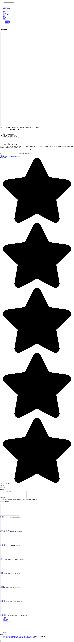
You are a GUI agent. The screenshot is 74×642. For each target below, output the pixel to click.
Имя (1, 485)
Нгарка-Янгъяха (3, 614)
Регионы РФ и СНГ (8, 24)
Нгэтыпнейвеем (3, 544)
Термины (4, 626)
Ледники (4, 17)
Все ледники (5, 620)
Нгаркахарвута (3, 600)
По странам (5, 19)
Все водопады (5, 619)
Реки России (7, 20)
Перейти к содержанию (4, 0)
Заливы (4, 15)
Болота (4, 12)
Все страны (5, 631)
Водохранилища (6, 14)
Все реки (4, 617)
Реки (3, 10)
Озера (4, 11)
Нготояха (2, 558)
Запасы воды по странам (7, 630)
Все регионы (5, 632)
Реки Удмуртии (10, 156)
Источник (2, 155)
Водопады (4, 13)
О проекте (4, 6)
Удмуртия (2, 156)
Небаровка (2, 516)
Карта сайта (5, 629)
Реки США (7, 23)
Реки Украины (7, 21)
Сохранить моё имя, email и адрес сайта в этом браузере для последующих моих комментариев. (19, 499)
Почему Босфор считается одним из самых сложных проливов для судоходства (17, 637)
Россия (5, 156)
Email (1, 487)
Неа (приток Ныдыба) (4, 530)
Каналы (4, 16)
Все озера (4, 618)
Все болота (5, 625)
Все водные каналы (6, 621)
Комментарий (3, 497)
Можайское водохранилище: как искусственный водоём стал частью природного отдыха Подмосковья (22, 636)
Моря (4, 18)
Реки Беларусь (7, 22)
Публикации (5, 7)
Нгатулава (2, 586)
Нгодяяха (2, 572)
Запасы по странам (6, 8)
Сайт (1, 489)
